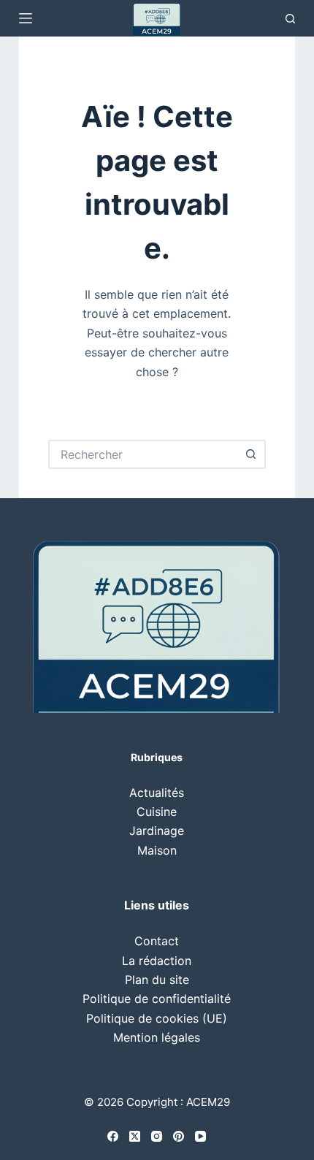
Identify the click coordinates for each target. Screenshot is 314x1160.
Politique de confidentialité (157, 998)
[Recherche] (290, 18)
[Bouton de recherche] (251, 454)
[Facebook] (112, 1136)
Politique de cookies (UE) (156, 1018)
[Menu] (25, 18)
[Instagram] (156, 1136)
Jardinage (156, 830)
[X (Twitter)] (134, 1136)
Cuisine (157, 811)
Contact (156, 941)
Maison (157, 850)
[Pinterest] (178, 1136)
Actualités (156, 792)
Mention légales (156, 1037)
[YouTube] (200, 1136)
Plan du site (157, 979)
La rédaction (156, 960)
